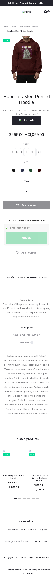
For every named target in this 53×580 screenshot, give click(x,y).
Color (26, 162)
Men (14, 26)
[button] (17, 85)
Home (5, 26)
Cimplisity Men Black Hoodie (13, 477)
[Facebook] (20, 566)
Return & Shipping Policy (32, 569)
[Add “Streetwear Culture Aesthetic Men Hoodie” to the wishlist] (46, 453)
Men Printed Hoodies (29, 26)
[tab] (26, 327)
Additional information (26, 335)
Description (26, 327)
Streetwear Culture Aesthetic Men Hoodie (39, 478)
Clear (26, 181)
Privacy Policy (14, 569)
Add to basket (29, 205)
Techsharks (43, 557)
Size (26, 144)
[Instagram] (26, 566)
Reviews (26, 342)
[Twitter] (33, 566)
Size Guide (28, 120)
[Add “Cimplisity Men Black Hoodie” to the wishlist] (20, 453)
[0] (48, 12)
